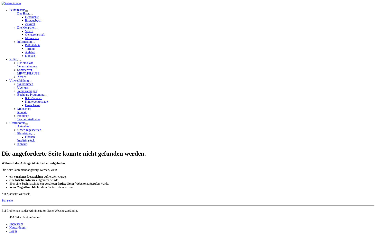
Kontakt (30, 55)
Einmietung (24, 133)
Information (24, 41)
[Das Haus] (31, 14)
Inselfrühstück (26, 140)
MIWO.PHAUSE (28, 73)
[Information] (33, 42)
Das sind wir (25, 62)
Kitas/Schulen (33, 98)
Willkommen (25, 84)
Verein (29, 31)
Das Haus (23, 13)
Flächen (30, 137)
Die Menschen (26, 27)
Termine (30, 48)
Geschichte (32, 17)
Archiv (21, 77)
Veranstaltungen (27, 66)
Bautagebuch (33, 20)
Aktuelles (23, 126)
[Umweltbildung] (30, 81)
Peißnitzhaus (17, 10)
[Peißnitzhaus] (26, 11)
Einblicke (23, 115)
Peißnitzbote (32, 45)
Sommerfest (24, 70)
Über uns (23, 87)
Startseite (7, 200)
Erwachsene (32, 105)
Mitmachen (32, 38)
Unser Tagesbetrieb (29, 130)
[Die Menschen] (36, 28)
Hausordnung (17, 227)
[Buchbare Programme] (45, 95)
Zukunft (30, 24)
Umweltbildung (19, 80)
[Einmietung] (33, 134)
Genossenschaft (34, 34)
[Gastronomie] (26, 123)
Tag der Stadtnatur (28, 119)
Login (13, 231)
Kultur (13, 59)
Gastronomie (17, 122)
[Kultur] (19, 60)
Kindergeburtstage (36, 101)
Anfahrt (30, 52)
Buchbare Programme (30, 94)
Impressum (16, 224)
